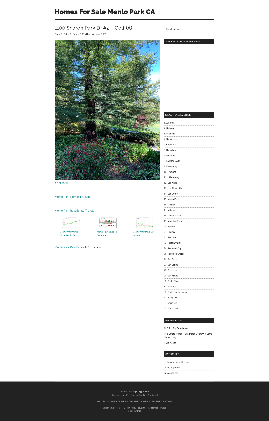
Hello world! (170, 343)
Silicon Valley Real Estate (135, 408)
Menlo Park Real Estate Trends (74, 210)
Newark (171, 226)
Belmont (170, 128)
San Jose (172, 270)
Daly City (170, 155)
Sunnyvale (173, 297)
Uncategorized (171, 373)
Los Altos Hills (175, 188)
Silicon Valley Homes (112, 408)
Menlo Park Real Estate (69, 247)
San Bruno (172, 259)
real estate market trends (176, 362)
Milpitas (172, 210)
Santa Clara (173, 281)
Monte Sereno (174, 215)
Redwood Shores (176, 254)
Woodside (173, 308)
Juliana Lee (126, 391)
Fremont (172, 172)
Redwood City (174, 248)
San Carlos (173, 264)
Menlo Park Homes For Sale (73, 196)
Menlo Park (173, 199)
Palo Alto (172, 237)
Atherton (170, 122)
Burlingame (171, 139)
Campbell (171, 144)
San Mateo (173, 275)
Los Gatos (173, 193)
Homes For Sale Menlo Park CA (105, 12)
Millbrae (172, 204)
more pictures (61, 182)
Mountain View (175, 221)
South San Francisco (177, 292)
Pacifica (171, 232)
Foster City (171, 166)
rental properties (172, 367)
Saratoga (172, 286)
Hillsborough (174, 177)
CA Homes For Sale (157, 408)
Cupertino (171, 150)
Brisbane (170, 133)
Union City (172, 303)
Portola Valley (174, 243)
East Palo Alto (173, 161)
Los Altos (172, 183)
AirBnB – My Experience (176, 328)
